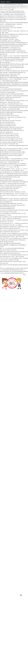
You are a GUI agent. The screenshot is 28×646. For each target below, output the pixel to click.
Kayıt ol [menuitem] (8, 1)
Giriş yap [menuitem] (3, 1)
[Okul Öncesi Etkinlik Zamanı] (11, 283)
